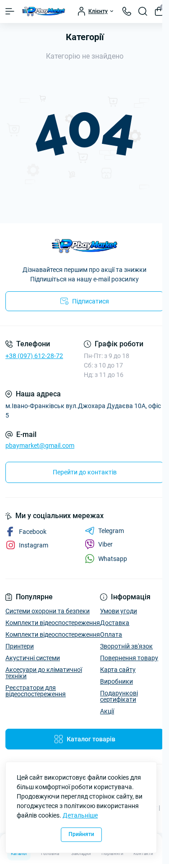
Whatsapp (112, 558)
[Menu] (9, 11)
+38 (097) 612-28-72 (34, 355)
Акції (107, 711)
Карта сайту (118, 669)
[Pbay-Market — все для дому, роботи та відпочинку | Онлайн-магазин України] (84, 246)
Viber (105, 544)
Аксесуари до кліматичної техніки (43, 673)
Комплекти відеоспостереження (52, 622)
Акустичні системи (32, 658)
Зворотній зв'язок (126, 646)
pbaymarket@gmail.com (39, 445)
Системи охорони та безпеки (47, 611)
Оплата (111, 634)
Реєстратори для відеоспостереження (35, 691)
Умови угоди (118, 611)
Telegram (111, 530)
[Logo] (44, 11)
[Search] (142, 11)
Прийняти (81, 834)
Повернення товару (129, 658)
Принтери (19, 646)
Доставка (114, 622)
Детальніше (80, 815)
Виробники (116, 681)
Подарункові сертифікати (119, 696)
